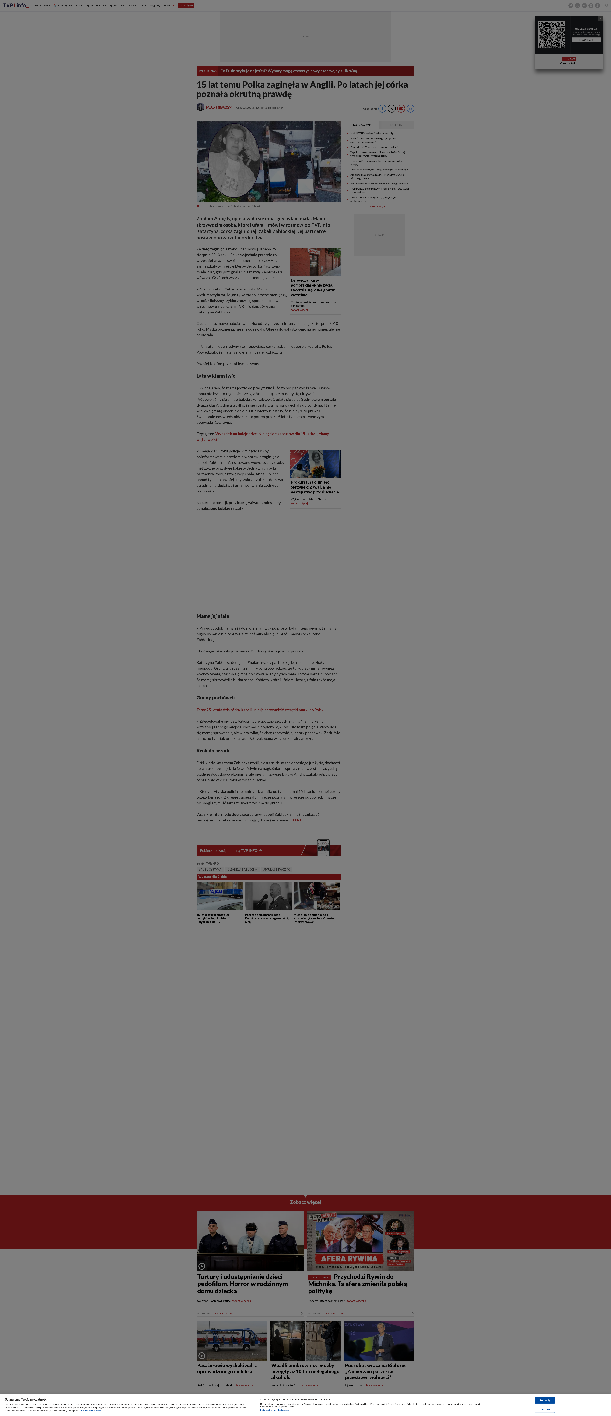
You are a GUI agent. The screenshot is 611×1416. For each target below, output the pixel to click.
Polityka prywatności (90, 1410)
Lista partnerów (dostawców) (274, 1410)
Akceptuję (545, 1400)
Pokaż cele (544, 1409)
